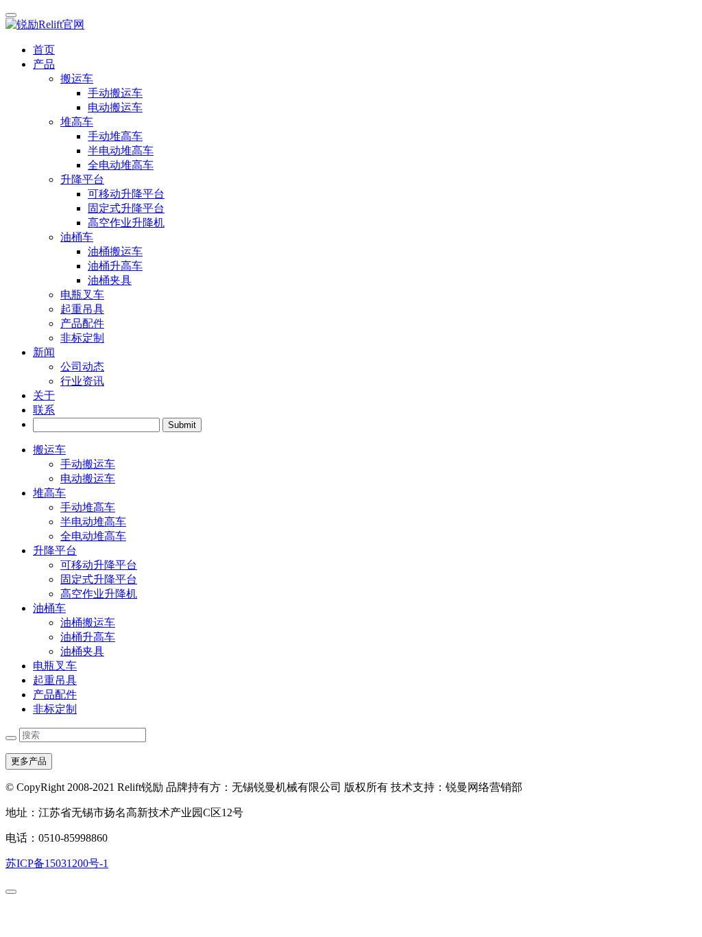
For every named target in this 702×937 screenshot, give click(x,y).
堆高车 (49, 493)
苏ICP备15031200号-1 (56, 863)
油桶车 (49, 608)
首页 (44, 50)
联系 (44, 410)
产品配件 (82, 323)
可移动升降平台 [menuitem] (126, 194)
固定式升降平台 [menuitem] (126, 208)
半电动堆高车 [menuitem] (121, 150)
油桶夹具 (82, 651)
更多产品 (29, 761)
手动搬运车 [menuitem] (115, 93)
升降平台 (55, 550)
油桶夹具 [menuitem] (110, 280)
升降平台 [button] (82, 179)
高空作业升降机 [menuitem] (126, 222)
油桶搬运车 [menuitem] (115, 251)
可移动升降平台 (98, 565)
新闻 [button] (44, 352)
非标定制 (82, 338)
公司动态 (82, 366)
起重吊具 (82, 309)
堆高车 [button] (76, 122)
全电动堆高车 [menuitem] (121, 165)
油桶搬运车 (87, 622)
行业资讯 (82, 381)
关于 (44, 395)
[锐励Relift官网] (351, 25)
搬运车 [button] (76, 78)
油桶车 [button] (76, 237)
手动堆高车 (87, 507)
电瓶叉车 (82, 294)
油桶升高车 (87, 637)
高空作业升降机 (98, 594)
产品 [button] (44, 64)
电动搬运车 (87, 478)
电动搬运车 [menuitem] (115, 107)
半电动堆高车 (93, 521)
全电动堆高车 (93, 536)
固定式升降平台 (98, 579)
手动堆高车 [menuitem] (115, 136)
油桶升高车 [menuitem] (115, 266)
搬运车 (49, 449)
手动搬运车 (87, 464)
